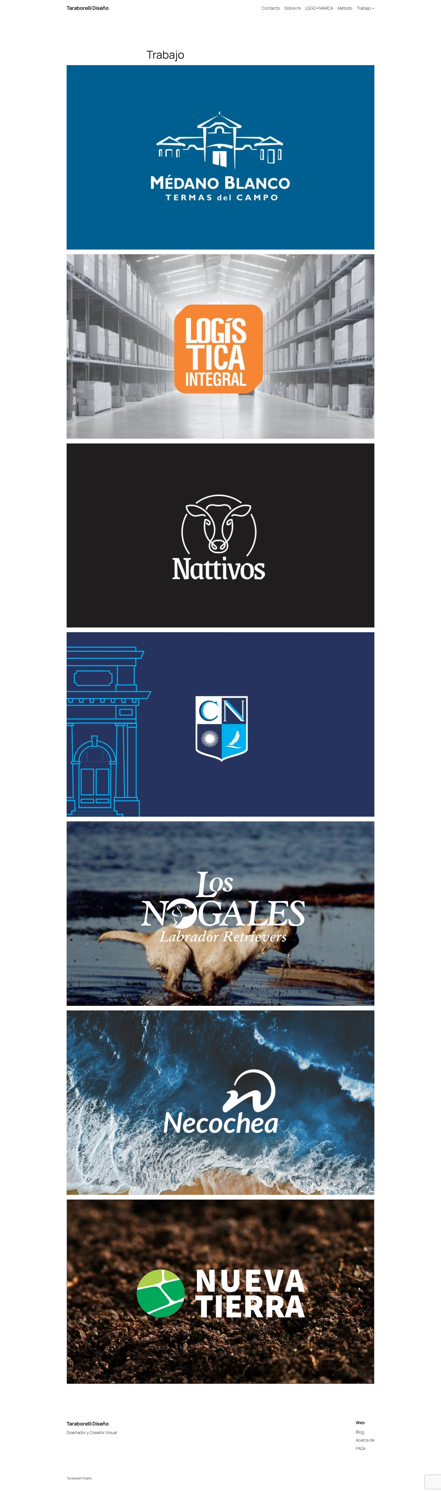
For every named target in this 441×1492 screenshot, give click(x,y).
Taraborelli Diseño (88, 8)
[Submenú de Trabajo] (373, 8)
